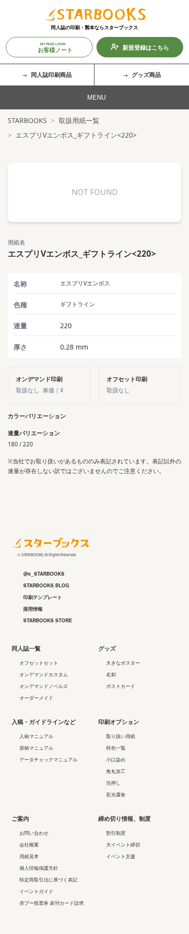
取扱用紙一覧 (79, 120)
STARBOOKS (27, 120)
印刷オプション (118, 721)
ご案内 (20, 818)
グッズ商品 (146, 74)
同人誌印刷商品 (51, 74)
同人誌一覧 (26, 648)
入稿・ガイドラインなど (44, 721)
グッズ (107, 648)
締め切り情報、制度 (124, 818)
